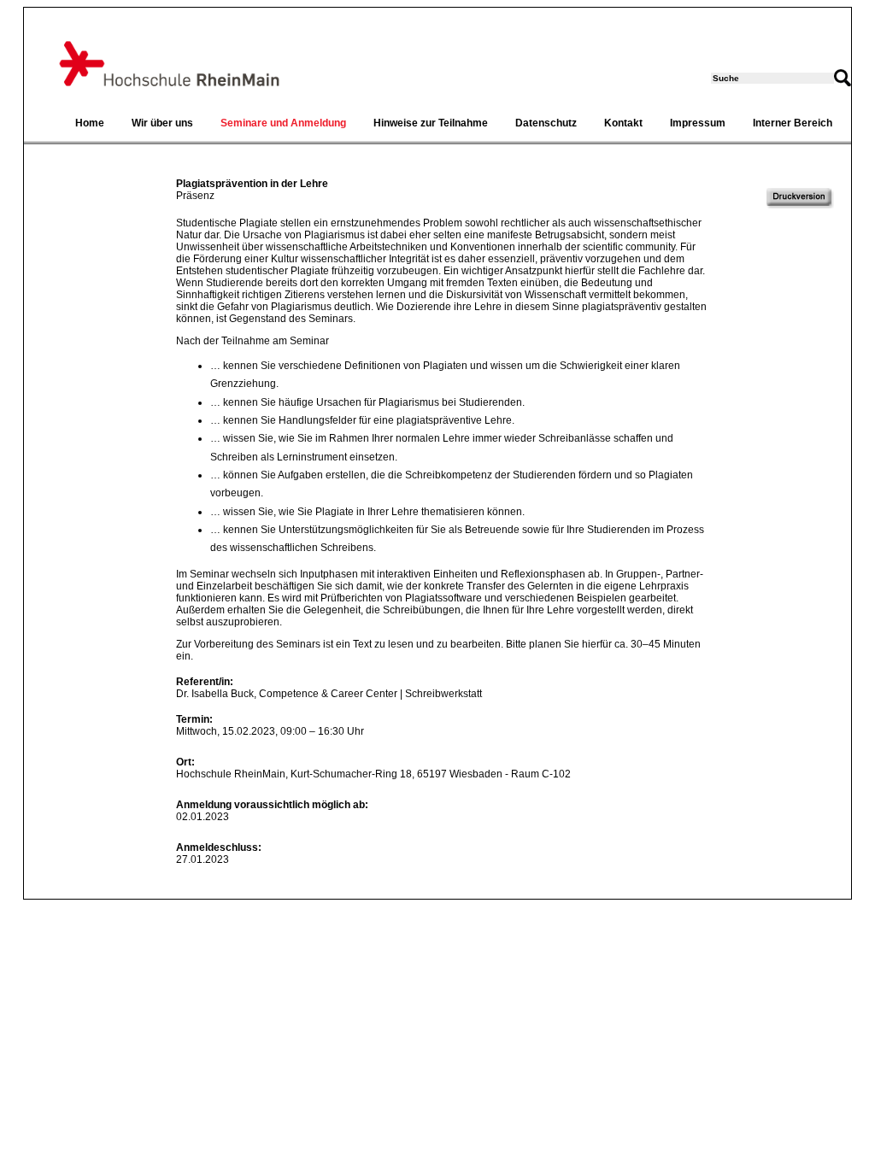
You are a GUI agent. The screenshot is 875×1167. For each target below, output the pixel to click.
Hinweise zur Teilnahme (430, 123)
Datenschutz (546, 123)
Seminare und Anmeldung (283, 123)
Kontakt (623, 123)
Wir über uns (162, 123)
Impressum (697, 123)
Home (89, 123)
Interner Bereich (792, 123)
